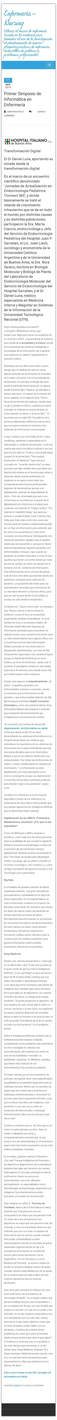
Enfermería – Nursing (19, 19)
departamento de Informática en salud (25, 728)
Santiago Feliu (15, 111)
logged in (17, 1385)
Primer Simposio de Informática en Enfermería (22, 99)
